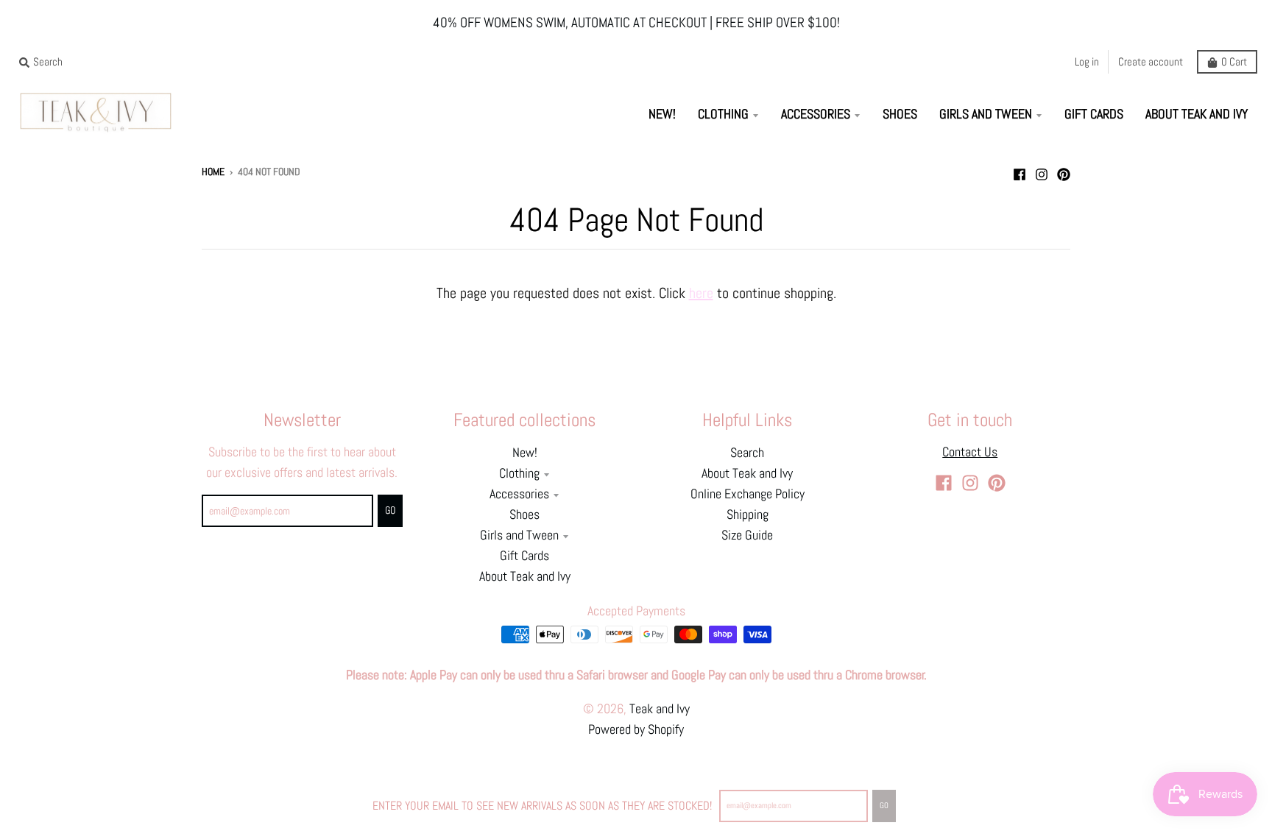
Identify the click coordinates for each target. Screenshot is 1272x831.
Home (213, 172)
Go (884, 805)
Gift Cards (524, 556)
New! (524, 453)
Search (747, 453)
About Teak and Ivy (524, 576)
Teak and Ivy (659, 709)
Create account (1150, 61)
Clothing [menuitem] (723, 114)
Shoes (524, 514)
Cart (1234, 61)
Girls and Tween (519, 535)
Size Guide (747, 535)
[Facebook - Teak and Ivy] (1019, 170)
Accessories (519, 494)
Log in (1087, 61)
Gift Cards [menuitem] (1093, 114)
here (701, 293)
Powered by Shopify (636, 729)
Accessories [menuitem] (815, 114)
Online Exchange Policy (747, 494)
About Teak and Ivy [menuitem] (1196, 114)
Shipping (747, 514)
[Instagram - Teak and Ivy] (1041, 170)
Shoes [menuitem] (900, 114)
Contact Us (969, 452)
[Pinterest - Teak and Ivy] (1063, 170)
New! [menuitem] (662, 114)
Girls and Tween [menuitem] (985, 114)
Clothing (519, 473)
